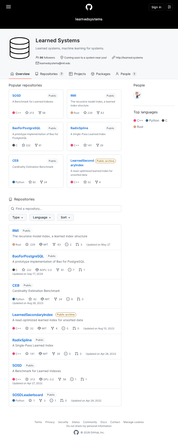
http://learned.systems (129, 57)
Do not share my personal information (89, 426)
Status (76, 422)
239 (89, 112)
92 (34, 182)
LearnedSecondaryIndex (32, 314)
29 (101, 145)
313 (31, 112)
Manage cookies (134, 422)
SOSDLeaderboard (27, 395)
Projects (80, 74)
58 (43, 112)
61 (39, 145)
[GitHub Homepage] (76, 432)
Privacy (50, 422)
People (128, 74)
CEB (16, 285)
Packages (103, 74)
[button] (18, 217)
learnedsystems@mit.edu (55, 63)
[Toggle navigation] (8, 6)
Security (63, 422)
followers (47, 57)
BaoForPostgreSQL (28, 256)
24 (45, 182)
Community (90, 422)
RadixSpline (22, 340)
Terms (38, 422)
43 (102, 112)
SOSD (17, 365)
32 (89, 182)
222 (27, 145)
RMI (15, 230)
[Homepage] (89, 6)
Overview (23, 74)
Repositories (51, 74)
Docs (104, 422)
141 (89, 145)
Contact (115, 422)
